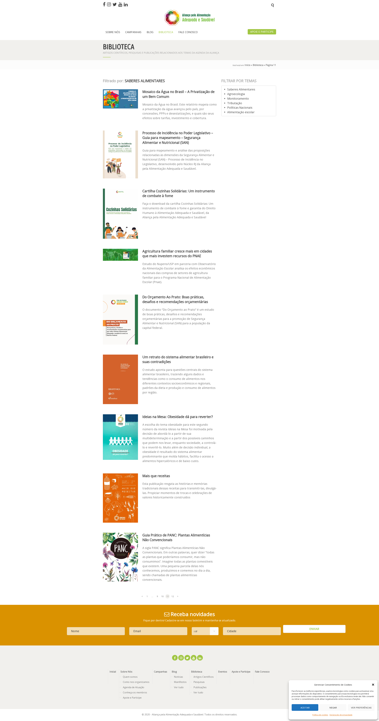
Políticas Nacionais (239, 108)
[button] (373, 684)
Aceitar (305, 707)
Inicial (113, 671)
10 (163, 596)
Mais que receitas (156, 475)
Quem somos (130, 676)
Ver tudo (179, 687)
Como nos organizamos (136, 682)
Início (247, 65)
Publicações (200, 687)
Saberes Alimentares (241, 89)
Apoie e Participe (132, 697)
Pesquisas (199, 682)
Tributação (234, 103)
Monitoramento (238, 99)
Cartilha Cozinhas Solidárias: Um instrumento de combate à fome (178, 193)
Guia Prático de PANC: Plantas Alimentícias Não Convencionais (176, 537)
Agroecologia (236, 94)
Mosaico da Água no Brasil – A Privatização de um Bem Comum (178, 94)
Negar (333, 707)
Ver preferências (361, 707)
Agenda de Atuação (133, 687)
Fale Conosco (262, 671)
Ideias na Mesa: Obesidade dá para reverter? (177, 416)
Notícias (178, 676)
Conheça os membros (135, 692)
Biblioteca (258, 65)
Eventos (222, 671)
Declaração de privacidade (341, 715)
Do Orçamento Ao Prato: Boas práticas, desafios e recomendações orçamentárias (175, 299)
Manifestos (180, 682)
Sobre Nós (126, 671)
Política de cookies (320, 715)
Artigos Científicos (203, 676)
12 (173, 596)
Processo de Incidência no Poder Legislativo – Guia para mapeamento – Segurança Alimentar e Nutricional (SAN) (177, 138)
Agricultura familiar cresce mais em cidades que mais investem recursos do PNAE (177, 253)
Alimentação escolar (240, 112)
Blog (174, 671)
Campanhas (160, 671)
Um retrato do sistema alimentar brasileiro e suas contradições (177, 359)
